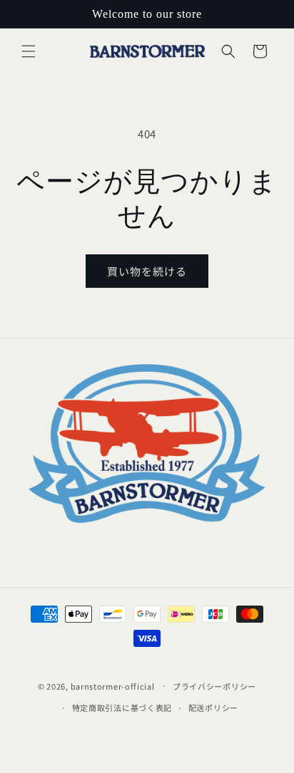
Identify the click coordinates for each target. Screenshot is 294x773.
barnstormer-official (113, 685)
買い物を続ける (147, 271)
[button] (28, 51)
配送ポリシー (213, 707)
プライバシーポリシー (214, 686)
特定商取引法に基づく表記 (122, 707)
